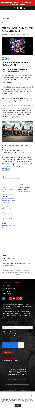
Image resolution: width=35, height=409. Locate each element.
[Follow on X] (7, 298)
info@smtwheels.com (8, 288)
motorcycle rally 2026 (7, 217)
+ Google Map (26, 263)
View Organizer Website (24, 191)
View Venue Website (7, 265)
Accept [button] (17, 405)
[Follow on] (20, 298)
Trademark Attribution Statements (17, 374)
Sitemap (12, 369)
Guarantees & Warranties (17, 373)
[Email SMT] (21, 8)
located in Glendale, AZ (9, 308)
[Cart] (15, 8)
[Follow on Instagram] (10, 298)
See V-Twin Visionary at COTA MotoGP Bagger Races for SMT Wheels (22, 272)
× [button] (31, 395)
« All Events (5, 19)
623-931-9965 (6, 285)
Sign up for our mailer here (10, 360)
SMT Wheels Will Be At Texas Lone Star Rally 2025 (8, 271)
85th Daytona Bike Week (8, 200)
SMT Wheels (5, 219)
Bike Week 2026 (6, 203)
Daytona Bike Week (7, 205)
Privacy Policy (24, 401)
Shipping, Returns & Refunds (17, 371)
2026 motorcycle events (8, 198)
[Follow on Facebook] (3, 298)
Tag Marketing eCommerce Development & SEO (17, 384)
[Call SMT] (25, 8)
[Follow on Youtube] (14, 298)
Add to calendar (10, 177)
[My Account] (18, 8)
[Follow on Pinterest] (17, 298)
